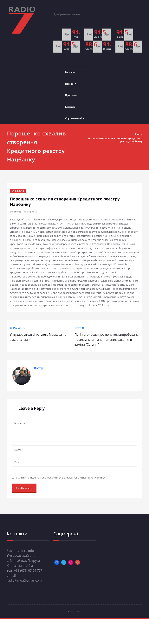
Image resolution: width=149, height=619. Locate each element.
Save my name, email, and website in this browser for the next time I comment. (61, 477)
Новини (69, 83)
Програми (71, 95)
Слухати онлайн (74, 118)
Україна (32, 211)
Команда (70, 106)
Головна (70, 72)
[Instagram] (70, 562)
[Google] (77, 562)
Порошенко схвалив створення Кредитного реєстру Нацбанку (115, 140)
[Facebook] (56, 562)
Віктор (18, 211)
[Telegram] (63, 562)
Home (138, 134)
